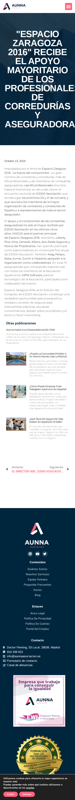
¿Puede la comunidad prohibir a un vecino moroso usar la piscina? (48, 355)
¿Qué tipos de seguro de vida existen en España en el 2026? (46, 420)
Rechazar (27, 794)
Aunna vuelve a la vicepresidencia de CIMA (30, 329)
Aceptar (10, 794)
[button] (68, 6)
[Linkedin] (30, 554)
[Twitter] (45, 554)
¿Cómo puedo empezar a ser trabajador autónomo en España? (47, 388)
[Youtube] (37, 554)
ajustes (30, 787)
